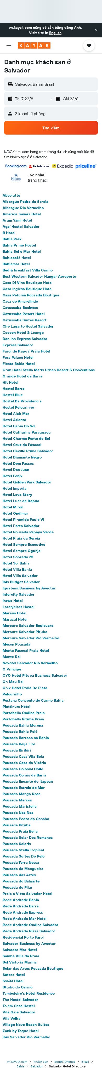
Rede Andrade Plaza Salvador (29, 931)
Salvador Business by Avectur (29, 943)
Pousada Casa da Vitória (24, 762)
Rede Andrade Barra (21, 906)
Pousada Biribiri (17, 750)
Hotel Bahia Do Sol (19, 426)
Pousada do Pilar (17, 887)
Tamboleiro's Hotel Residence (29, 993)
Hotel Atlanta (14, 419)
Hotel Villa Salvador (20, 575)
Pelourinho (12, 694)
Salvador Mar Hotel (20, 949)
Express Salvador (18, 345)
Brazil (85, 1062)
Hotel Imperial (15, 488)
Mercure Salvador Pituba (25, 631)
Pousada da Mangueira (23, 868)
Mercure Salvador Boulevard (28, 625)
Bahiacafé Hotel (17, 257)
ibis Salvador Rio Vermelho (26, 1037)
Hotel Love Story (17, 494)
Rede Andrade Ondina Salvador (30, 924)
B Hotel (9, 232)
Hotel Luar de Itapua (21, 501)
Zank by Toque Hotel (21, 1030)
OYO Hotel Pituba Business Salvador (35, 675)
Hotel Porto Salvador (21, 525)
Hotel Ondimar (15, 513)
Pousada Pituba (17, 825)
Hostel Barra (14, 388)
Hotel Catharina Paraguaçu (27, 432)
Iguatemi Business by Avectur (29, 588)
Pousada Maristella (20, 806)
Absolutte (11, 195)
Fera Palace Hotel (18, 357)
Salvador (37, 1066)
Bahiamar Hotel (16, 264)
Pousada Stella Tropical (23, 850)
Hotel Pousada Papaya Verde (28, 532)
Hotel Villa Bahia (17, 569)
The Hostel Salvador (20, 999)
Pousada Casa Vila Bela (23, 756)
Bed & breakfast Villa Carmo (28, 270)
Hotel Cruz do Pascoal (22, 444)
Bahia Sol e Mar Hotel (22, 251)
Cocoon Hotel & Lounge (23, 332)
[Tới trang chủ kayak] (34, 45)
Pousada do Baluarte (21, 881)
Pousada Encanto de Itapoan (28, 781)
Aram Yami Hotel (17, 220)
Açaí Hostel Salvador (21, 226)
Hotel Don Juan (16, 469)
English (55, 32)
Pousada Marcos (17, 800)
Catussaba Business (20, 307)
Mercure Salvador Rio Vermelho (31, 638)
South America (64, 1062)
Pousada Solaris (17, 843)
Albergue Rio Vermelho (23, 207)
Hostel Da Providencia (22, 401)
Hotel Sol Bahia (16, 563)
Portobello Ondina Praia (24, 712)
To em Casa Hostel (19, 1006)
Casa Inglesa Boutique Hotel (28, 289)
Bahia (20, 1066)
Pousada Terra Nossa (21, 862)
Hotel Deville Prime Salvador (28, 451)
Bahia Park (12, 239)
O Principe (12, 669)
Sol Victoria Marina (20, 962)
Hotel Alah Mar (16, 413)
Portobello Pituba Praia (23, 719)
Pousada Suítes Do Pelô (23, 856)
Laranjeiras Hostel (19, 607)
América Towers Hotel (22, 214)
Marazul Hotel (15, 619)
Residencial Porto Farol (23, 937)
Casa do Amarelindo (20, 301)
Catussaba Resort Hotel (24, 313)
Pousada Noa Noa (18, 812)
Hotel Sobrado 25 (18, 557)
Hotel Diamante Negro (22, 457)
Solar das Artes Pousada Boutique (33, 968)
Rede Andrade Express (23, 912)
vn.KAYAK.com (17, 1062)
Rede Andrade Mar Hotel (25, 918)
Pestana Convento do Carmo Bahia (33, 700)
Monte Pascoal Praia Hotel (26, 650)
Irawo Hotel (13, 600)
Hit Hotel (10, 382)
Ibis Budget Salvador (21, 582)
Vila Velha (11, 1018)
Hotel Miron (13, 507)
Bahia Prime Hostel (19, 245)
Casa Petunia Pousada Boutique (31, 295)
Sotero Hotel (14, 974)
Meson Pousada (16, 644)
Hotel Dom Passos (18, 463)
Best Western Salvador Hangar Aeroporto (39, 276)
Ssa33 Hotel (13, 981)
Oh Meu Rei (13, 681)
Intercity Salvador (19, 594)
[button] (96, 30)
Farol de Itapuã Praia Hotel (26, 351)
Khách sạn (40, 1062)
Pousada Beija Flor (19, 744)
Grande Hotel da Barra (22, 376)
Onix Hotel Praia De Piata (25, 688)
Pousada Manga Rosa (22, 794)
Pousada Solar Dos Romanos (28, 837)
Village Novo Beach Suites (26, 1024)
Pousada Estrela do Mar (24, 787)
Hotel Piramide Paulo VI (23, 519)
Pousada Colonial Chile (23, 769)
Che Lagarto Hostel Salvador (28, 326)
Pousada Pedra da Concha (26, 818)
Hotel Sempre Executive (24, 544)
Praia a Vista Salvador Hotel (27, 893)
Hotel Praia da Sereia (21, 538)
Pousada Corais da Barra (24, 775)
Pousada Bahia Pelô (20, 731)
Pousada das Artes (19, 875)
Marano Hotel (14, 613)
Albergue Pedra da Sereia (25, 201)
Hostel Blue (13, 395)
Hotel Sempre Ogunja (22, 550)
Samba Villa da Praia (21, 956)
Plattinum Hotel (16, 706)
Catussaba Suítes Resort (25, 320)
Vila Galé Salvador (19, 1012)
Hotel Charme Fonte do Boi (26, 438)
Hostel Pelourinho (18, 407)
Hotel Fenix (12, 476)
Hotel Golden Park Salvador (27, 482)
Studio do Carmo (17, 987)
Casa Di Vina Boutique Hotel (28, 282)
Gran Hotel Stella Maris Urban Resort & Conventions (49, 370)
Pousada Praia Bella (20, 831)
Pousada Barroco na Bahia (26, 737)
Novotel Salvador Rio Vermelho (30, 663)
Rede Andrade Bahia (21, 900)
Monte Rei (12, 656)
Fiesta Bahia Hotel (19, 363)
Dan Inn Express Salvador (25, 338)
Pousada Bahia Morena (23, 725)
